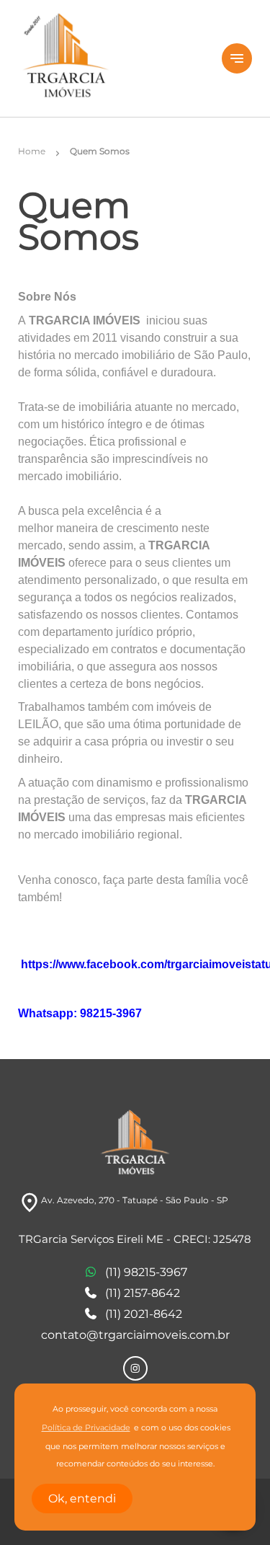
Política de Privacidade (86, 1428)
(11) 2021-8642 (143, 1314)
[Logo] (111, 58)
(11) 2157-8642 (142, 1293)
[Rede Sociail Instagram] (135, 1368)
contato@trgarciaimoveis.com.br (135, 1335)
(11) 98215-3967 (146, 1272)
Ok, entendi (82, 1498)
